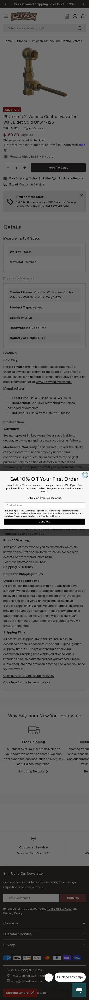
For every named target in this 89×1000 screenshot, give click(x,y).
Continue (44, 521)
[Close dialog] (85, 475)
